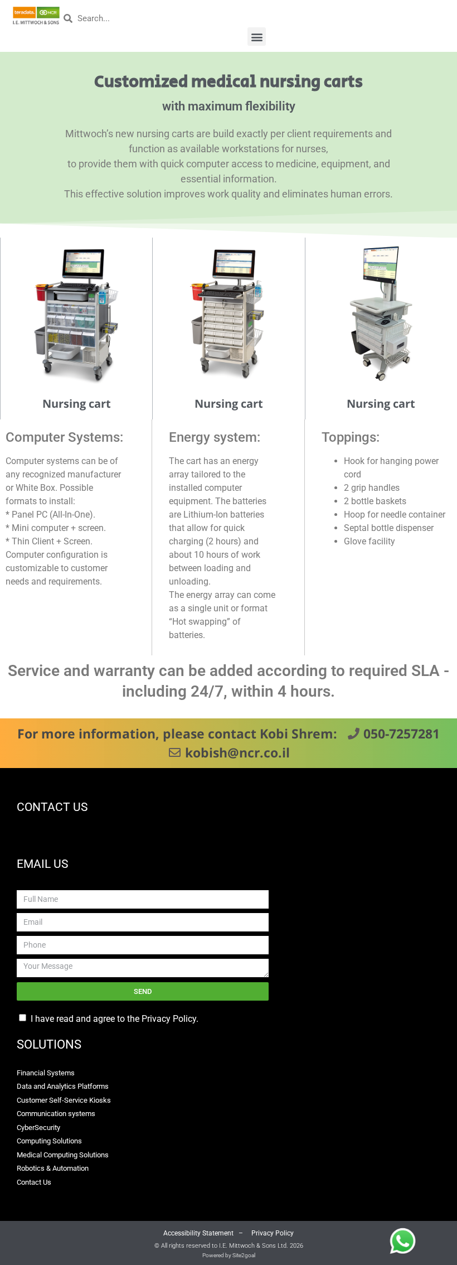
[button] (256, 36)
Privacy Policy (272, 1233)
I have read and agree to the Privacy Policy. (116, 1019)
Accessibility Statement (198, 1233)
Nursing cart (76, 403)
